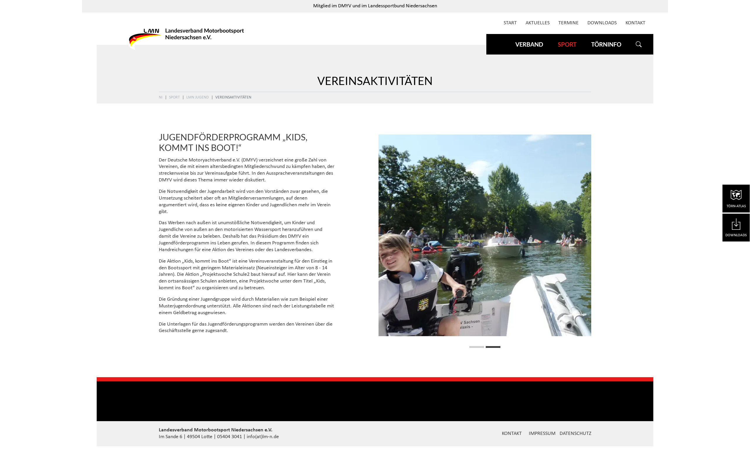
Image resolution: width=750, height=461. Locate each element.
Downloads (602, 23)
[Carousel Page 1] (476, 347)
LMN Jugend (197, 97)
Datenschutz (575, 433)
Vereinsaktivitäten (233, 97)
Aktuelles (538, 23)
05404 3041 (229, 436)
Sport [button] (567, 44)
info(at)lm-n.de (263, 436)
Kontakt (635, 23)
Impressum (542, 433)
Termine (568, 23)
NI (161, 97)
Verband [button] (529, 44)
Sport (174, 97)
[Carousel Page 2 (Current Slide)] (493, 347)
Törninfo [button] (606, 44)
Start (510, 23)
